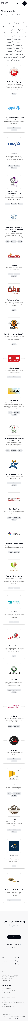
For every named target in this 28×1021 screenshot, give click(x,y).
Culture (14, 130)
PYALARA (14, 265)
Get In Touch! (13, 937)
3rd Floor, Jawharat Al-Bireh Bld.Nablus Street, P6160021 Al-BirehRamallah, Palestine (10, 976)
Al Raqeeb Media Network (14, 890)
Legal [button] (19, 51)
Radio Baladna (14, 750)
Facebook (9, 944)
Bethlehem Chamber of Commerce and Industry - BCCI (14, 229)
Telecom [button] (5, 27)
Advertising (16, 726)
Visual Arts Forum (14, 785)
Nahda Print (14, 716)
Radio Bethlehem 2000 (14, 474)
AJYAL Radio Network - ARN (14, 118)
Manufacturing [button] (8, 36)
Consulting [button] (9, 45)
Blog (16, 961)
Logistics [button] (8, 39)
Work (4, 958)
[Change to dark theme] (20, 3)
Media (13, 93)
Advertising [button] (17, 60)
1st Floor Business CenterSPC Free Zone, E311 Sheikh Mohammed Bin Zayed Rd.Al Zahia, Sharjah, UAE (13, 1003)
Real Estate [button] (18, 45)
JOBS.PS (14, 154)
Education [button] (10, 48)
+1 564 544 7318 (6, 992)
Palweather (14, 401)
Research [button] (18, 48)
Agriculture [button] (21, 30)
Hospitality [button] (12, 30)
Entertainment (16, 127)
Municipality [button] (11, 51)
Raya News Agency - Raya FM (14, 334)
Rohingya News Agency (14, 576)
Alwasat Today (14, 646)
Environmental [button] (19, 54)
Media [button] (13, 27)
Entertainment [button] (19, 36)
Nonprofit (16, 165)
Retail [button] (12, 33)
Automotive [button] (20, 33)
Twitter (17, 944)
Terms (16, 1018)
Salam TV (14, 680)
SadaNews (14, 856)
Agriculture (16, 412)
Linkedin (12, 947)
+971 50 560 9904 (6, 1008)
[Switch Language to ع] (17, 3)
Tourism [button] (9, 60)
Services (5, 964)
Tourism (20, 241)
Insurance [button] (7, 57)
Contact (17, 964)
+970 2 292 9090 (6, 980)
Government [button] (21, 27)
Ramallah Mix (14, 509)
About (17, 958)
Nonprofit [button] (9, 42)
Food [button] (5, 30)
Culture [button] (22, 57)
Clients (4, 961)
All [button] (5, 24)
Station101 (14, 819)
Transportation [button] (18, 39)
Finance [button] (11, 24)
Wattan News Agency (14, 300)
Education (13, 168)
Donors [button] (6, 33)
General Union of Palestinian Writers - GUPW (14, 439)
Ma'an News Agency (14, 82)
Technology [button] (19, 24)
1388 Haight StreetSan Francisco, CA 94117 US (9, 989)
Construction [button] (8, 54)
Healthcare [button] (18, 42)
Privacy (11, 1018)
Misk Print (14, 612)
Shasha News (14, 368)
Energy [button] (15, 57)
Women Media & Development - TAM (14, 193)
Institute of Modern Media (14, 544)
